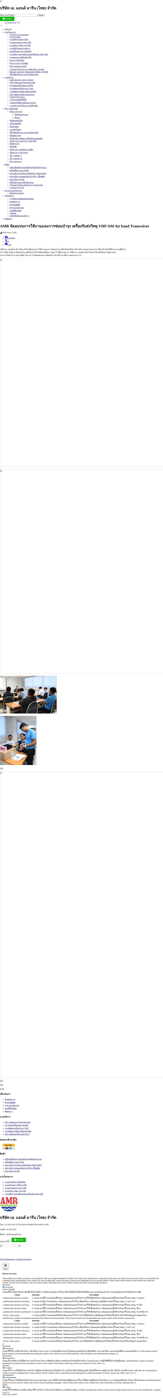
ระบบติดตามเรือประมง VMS (21, 89)
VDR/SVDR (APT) (17, 97)
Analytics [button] (6, 1365)
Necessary (9, 1287)
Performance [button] (7, 1356)
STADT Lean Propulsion (19, 35)
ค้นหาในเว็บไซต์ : (7, 15)
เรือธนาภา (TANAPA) (19, 153)
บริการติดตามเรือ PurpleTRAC (22, 95)
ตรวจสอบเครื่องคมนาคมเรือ (21, 86)
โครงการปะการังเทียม (19, 63)
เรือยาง (17, 118)
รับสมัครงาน (15, 202)
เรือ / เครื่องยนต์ (11, 109)
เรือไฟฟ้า (13, 147)
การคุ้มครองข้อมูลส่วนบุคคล (22, 199)
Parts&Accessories (17, 193)
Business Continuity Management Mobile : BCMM (29, 72)
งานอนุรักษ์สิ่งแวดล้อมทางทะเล (23, 103)
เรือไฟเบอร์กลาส (21, 115)
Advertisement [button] (7, 1375)
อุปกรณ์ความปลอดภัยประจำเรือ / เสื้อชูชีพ (27, 177)
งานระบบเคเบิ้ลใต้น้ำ (18, 100)
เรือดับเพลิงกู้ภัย (16, 121)
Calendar (13, 213)
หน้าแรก (8, 29)
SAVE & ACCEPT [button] (9, 1394)
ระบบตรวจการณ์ (17, 188)
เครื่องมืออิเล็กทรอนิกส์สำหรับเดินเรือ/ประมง (28, 168)
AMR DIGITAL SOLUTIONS (21, 80)
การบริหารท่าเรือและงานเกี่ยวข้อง (24, 106)
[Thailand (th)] (10, 22)
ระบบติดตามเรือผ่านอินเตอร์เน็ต (23, 92)
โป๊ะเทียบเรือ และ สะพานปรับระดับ (24, 74)
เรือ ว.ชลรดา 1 (16, 156)
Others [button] (4, 1385)
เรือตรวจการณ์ (16, 112)
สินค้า (7, 165)
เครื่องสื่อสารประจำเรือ (19, 171)
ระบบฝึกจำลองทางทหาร (20, 48)
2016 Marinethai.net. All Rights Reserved (15, 1259)
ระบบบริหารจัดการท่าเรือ (20, 45)
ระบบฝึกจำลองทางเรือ (19, 39)
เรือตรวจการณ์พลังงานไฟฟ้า (21, 150)
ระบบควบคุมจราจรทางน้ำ (20, 42)
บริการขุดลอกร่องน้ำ (18, 66)
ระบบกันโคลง (15, 130)
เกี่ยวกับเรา (9, 196)
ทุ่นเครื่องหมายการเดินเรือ (20, 51)
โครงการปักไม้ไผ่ (17, 60)
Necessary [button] (6, 1285)
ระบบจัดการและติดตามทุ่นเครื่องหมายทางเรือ (29, 54)
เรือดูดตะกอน (15, 136)
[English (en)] (19, 22)
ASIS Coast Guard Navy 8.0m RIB (23, 141)
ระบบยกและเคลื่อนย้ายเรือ (21, 57)
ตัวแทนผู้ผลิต (15, 205)
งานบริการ (9, 77)
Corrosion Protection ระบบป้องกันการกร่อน (27, 69)
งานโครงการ (10, 32)
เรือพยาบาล (14, 144)
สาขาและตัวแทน (17, 208)
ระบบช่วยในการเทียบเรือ (15, 1182)
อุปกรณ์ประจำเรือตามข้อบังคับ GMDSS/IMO (28, 174)
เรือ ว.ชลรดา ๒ (16, 159)
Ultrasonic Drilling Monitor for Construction (26, 185)
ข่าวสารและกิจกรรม (13, 191)
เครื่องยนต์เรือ (15, 124)
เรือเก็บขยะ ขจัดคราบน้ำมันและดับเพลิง (26, 139)
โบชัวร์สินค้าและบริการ (19, 216)
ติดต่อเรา (8, 219)
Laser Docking (15, 37)
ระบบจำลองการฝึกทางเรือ (16, 1185)
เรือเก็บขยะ (14, 127)
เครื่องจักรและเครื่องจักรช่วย (21, 182)
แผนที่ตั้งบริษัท (15, 211)
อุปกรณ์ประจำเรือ (17, 179)
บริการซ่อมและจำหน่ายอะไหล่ (22, 83)
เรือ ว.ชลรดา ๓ (16, 162)
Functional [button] (6, 1346)
